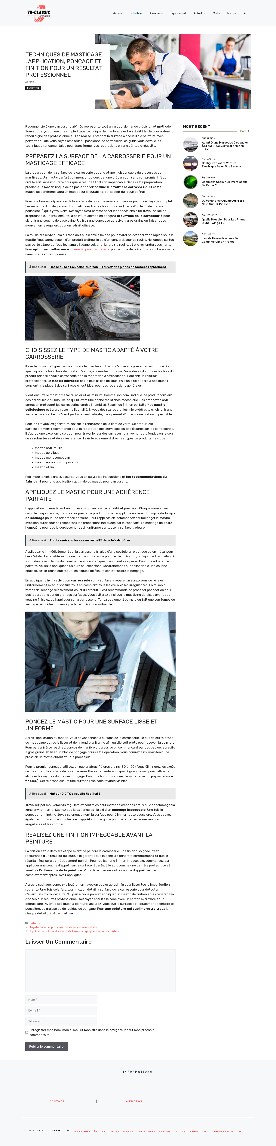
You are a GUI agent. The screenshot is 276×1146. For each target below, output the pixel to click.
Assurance (156, 13)
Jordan (29, 82)
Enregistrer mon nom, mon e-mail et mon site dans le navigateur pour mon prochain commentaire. (91, 1032)
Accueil (117, 13)
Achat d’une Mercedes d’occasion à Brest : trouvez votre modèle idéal (225, 146)
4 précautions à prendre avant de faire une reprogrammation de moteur (74, 931)
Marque (232, 13)
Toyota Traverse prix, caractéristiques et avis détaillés (64, 927)
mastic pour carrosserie (91, 249)
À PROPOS (134, 1101)
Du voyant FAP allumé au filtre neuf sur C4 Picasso (223, 202)
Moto (216, 13)
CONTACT (57, 1101)
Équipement (178, 13)
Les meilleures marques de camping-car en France (220, 239)
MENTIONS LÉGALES (90, 1131)
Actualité (199, 13)
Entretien (136, 13)
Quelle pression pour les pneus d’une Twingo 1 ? (223, 221)
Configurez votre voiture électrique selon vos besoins (222, 164)
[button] (245, 13)
